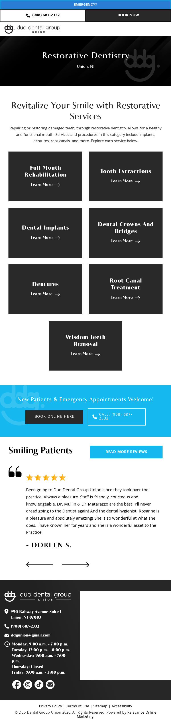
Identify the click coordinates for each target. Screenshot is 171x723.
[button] (161, 29)
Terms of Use (77, 706)
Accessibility (122, 706)
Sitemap (100, 706)
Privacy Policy (50, 706)
